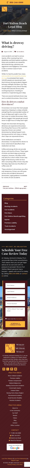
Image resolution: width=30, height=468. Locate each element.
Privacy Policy (12, 464)
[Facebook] (3, 369)
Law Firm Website (7, 458)
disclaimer (19, 319)
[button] (26, 9)
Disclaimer (23, 462)
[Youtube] (15, 369)
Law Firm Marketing (20, 458)
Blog (9, 31)
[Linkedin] (11, 369)
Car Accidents (20, 51)
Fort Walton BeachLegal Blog (15, 216)
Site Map (19, 464)
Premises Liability (11, 223)
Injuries (7, 219)
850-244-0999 (14, 274)
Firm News (8, 213)
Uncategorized (10, 229)
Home (5, 31)
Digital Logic (15, 460)
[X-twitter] (7, 369)
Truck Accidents (10, 226)
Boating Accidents (11, 206)
